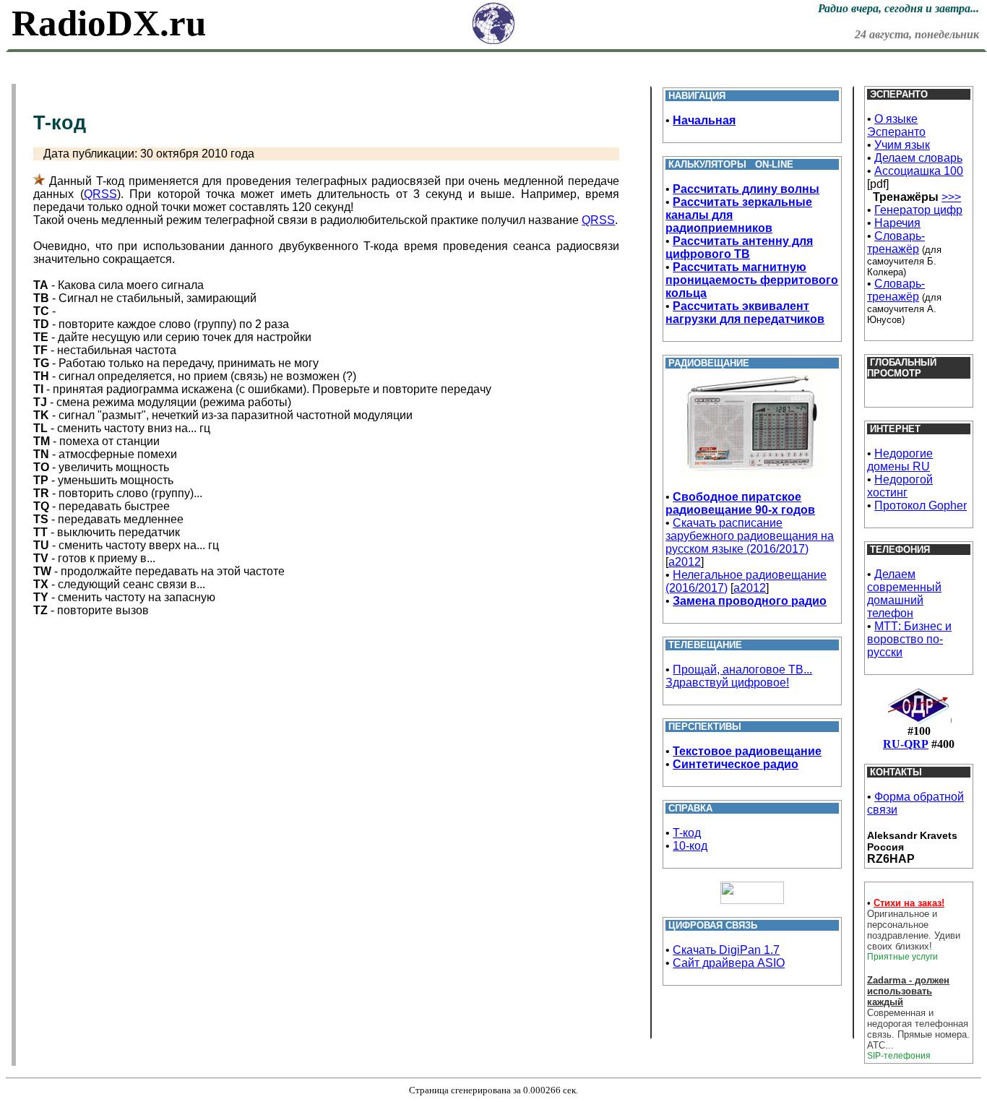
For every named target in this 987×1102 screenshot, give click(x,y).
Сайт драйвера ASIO (729, 963)
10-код (690, 846)
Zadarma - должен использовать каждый (908, 991)
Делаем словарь (918, 158)
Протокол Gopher (920, 505)
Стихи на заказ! (909, 902)
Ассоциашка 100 (918, 171)
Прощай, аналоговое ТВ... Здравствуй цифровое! (738, 676)
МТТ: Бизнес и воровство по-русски (909, 639)
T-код (687, 833)
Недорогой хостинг (900, 486)
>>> (951, 197)
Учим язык (902, 145)
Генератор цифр (918, 210)
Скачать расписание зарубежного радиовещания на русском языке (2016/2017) (749, 536)
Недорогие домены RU (900, 460)
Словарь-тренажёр (896, 242)
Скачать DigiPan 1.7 (726, 950)
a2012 (684, 562)
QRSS (100, 194)
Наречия (897, 223)
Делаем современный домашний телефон (904, 593)
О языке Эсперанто (896, 125)
